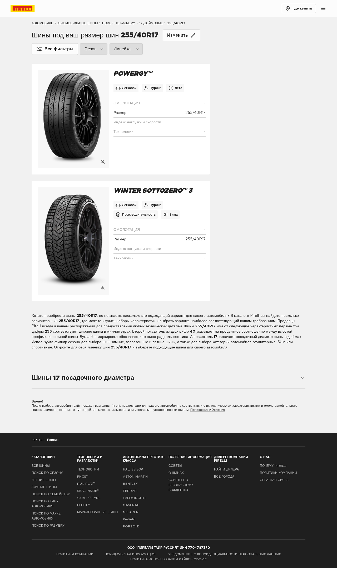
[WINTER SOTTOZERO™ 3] (73, 241)
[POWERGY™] (73, 119)
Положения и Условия (207, 409)
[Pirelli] (27, 8)
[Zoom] (103, 162)
